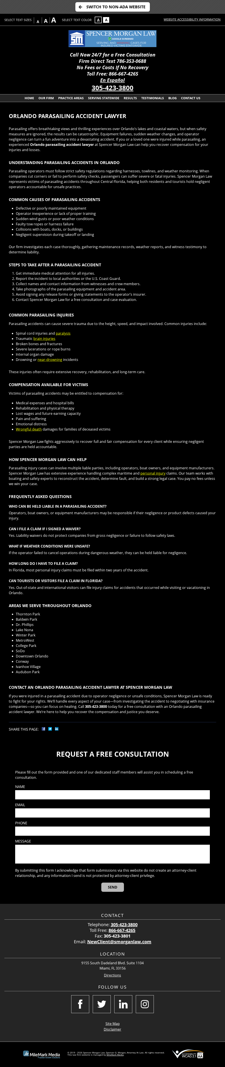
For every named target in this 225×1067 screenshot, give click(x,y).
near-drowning (50, 359)
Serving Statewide (103, 98)
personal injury (152, 473)
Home (29, 98)
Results (130, 98)
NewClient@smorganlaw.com (119, 942)
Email (20, 805)
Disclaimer (112, 1029)
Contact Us (190, 98)
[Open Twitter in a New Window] (102, 1004)
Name (20, 786)
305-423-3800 (112, 87)
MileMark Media (115, 1054)
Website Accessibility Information (192, 19)
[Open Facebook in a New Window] (80, 1004)
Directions (112, 975)
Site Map (112, 1023)
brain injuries (44, 338)
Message (23, 841)
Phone (21, 823)
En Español (112, 80)
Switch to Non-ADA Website (115, 6)
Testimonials (152, 98)
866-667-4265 (122, 930)
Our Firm (46, 98)
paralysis (63, 333)
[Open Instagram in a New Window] (145, 1004)
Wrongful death (29, 429)
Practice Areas (71, 98)
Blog (172, 98)
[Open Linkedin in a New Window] (123, 1004)
